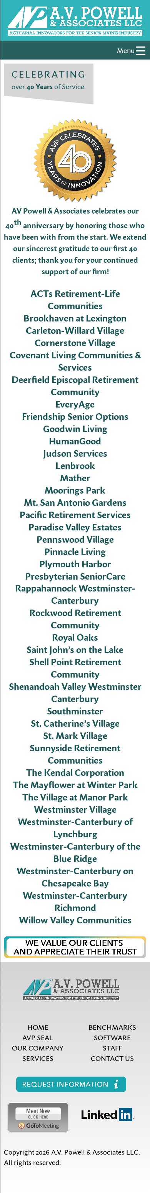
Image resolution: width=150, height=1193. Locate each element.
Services (37, 1058)
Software (112, 1037)
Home (37, 1027)
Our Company (37, 1047)
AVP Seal (37, 1037)
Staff (112, 1047)
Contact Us (112, 1058)
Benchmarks (112, 1027)
